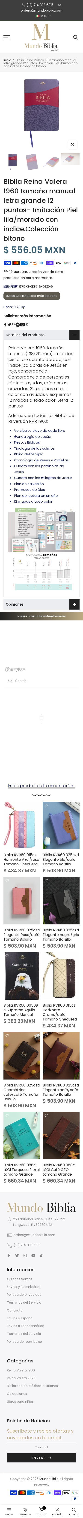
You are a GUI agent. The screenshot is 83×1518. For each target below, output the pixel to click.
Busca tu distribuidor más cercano (31, 296)
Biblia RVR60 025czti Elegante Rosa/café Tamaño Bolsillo (21, 934)
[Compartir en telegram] (17, 324)
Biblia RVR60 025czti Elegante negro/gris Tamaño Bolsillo (61, 934)
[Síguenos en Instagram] (25, 1255)
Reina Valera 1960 (21, 1370)
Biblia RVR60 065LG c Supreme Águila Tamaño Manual (20, 1010)
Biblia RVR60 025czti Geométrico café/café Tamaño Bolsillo (21, 1092)
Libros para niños (20, 1401)
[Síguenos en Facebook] (9, 1255)
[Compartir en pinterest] (13, 324)
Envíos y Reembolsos (23, 1286)
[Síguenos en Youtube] (33, 1255)
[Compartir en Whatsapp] (27, 324)
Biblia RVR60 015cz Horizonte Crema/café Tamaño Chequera (60, 1012)
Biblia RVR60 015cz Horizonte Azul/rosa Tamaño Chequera (21, 859)
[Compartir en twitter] (9, 324)
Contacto (15, 1310)
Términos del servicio (24, 1333)
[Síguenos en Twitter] (17, 1255)
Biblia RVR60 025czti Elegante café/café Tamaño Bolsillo (61, 1090)
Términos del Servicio (24, 1302)
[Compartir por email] (22, 324)
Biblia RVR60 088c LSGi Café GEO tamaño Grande (59, 1169)
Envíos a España (20, 1318)
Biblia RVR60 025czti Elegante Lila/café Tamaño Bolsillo (61, 859)
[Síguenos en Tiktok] (41, 1255)
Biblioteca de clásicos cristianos (32, 1385)
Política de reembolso (24, 1341)
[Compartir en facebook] (5, 324)
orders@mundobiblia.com (41, 10)
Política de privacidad (24, 1294)
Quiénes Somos (19, 1279)
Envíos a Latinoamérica (25, 1326)
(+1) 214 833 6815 (40, 5)
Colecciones (17, 1393)
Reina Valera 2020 (21, 1378)
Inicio (7, 60)
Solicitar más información (27, 315)
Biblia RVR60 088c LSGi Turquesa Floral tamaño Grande (21, 1169)
